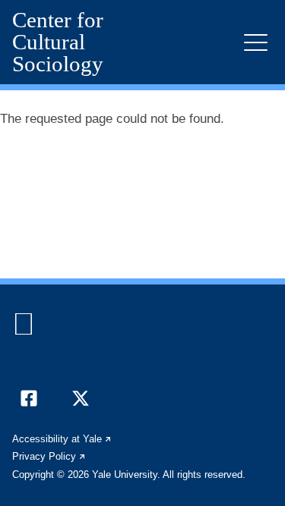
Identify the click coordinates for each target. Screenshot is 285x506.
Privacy (49, 456)
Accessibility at (62, 439)
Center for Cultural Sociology (57, 42)
